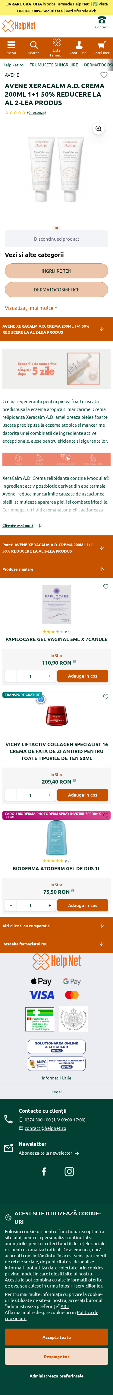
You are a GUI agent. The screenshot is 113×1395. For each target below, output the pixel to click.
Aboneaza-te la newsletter (45, 1153)
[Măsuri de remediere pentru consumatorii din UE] (57, 1047)
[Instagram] (69, 1171)
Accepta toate (56, 1337)
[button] (79, 48)
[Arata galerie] (99, 129)
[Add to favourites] (104, 75)
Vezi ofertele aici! (80, 10)
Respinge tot (56, 1356)
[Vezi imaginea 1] (56, 228)
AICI (65, 1306)
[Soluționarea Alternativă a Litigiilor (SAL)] (57, 1064)
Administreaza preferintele (56, 1375)
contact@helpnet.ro (45, 1128)
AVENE (12, 75)
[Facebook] (44, 1171)
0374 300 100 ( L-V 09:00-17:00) (55, 1119)
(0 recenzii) (36, 112)
